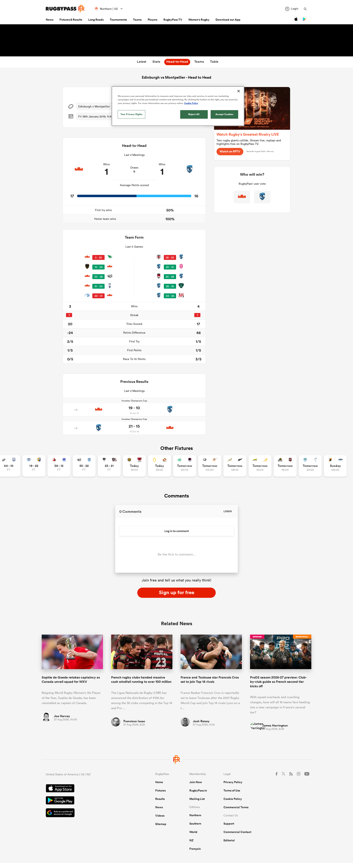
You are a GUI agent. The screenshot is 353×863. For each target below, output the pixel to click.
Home (159, 782)
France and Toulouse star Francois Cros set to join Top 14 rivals (210, 679)
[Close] (238, 91)
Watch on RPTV (230, 151)
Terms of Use (231, 790)
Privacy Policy (232, 782)
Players (152, 20)
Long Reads (96, 20)
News (49, 20)
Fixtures (160, 790)
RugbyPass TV (172, 20)
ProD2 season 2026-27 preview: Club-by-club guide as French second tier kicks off (278, 681)
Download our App (228, 20)
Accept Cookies (224, 114)
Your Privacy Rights (132, 114)
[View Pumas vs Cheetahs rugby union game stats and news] (209, 466)
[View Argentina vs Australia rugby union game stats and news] (259, 466)
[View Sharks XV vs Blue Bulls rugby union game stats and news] (84, 466)
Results (160, 799)
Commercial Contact (237, 832)
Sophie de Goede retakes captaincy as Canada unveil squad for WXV (71, 679)
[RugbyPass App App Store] (86, 789)
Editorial (229, 840)
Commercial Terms (235, 807)
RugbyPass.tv (198, 790)
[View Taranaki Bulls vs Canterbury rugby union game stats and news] (134, 466)
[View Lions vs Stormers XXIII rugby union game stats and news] (58, 466)
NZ (191, 840)
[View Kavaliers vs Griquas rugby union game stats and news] (335, 466)
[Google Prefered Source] (86, 813)
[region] (178, 106)
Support (228, 824)
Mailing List (197, 799)
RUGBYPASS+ (302, 636)
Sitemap (160, 824)
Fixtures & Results (70, 20)
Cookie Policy (232, 799)
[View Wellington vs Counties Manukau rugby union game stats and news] (285, 466)
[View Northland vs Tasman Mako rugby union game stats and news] (310, 466)
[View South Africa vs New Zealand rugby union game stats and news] (234, 466)
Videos (159, 816)
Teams (137, 20)
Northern (195, 815)
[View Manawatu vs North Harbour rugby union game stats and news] (184, 466)
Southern (195, 824)
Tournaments (118, 20)
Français (195, 849)
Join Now (195, 782)
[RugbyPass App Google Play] (86, 801)
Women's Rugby (198, 20)
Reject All (194, 114)
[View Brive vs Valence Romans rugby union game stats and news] (109, 466)
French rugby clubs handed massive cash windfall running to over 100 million (141, 679)
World (193, 832)
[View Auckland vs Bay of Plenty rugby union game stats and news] (33, 466)
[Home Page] (65, 8)
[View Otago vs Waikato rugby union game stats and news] (159, 466)
